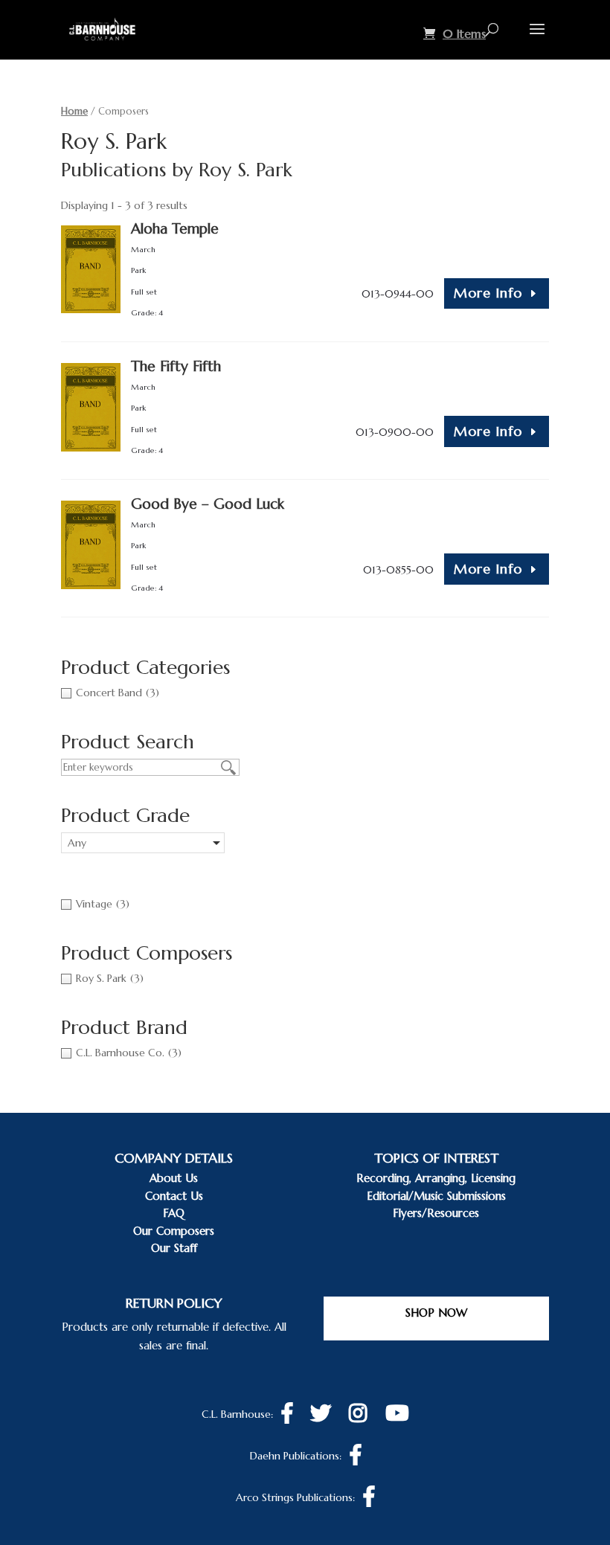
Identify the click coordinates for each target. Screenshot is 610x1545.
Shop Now (436, 1312)
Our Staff (174, 1248)
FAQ (173, 1213)
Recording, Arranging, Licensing (436, 1178)
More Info (488, 292)
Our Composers (173, 1231)
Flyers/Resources (436, 1213)
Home (74, 111)
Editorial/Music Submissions (436, 1196)
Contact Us (174, 1196)
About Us (174, 1178)
